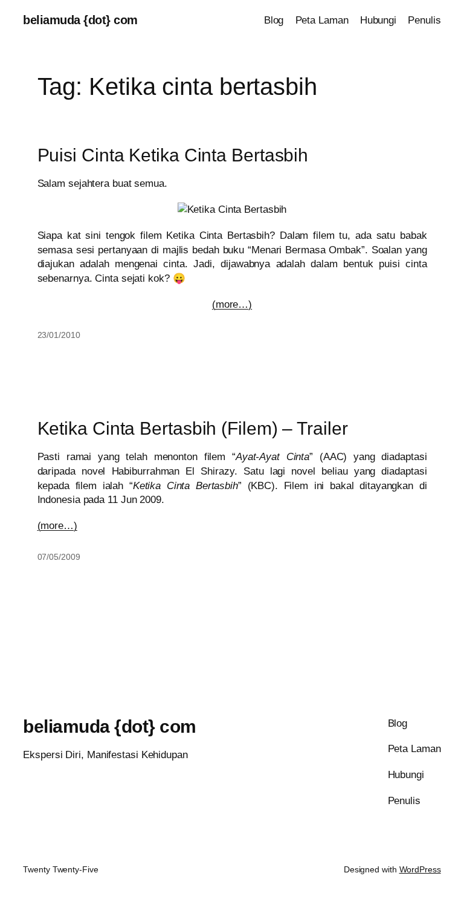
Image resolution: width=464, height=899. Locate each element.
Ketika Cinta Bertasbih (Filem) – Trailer (192, 428)
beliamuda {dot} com (80, 20)
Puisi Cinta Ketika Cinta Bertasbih (173, 155)
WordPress (420, 869)
